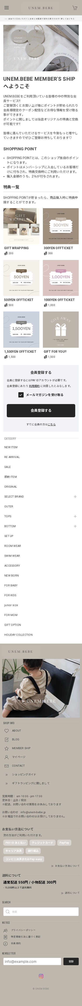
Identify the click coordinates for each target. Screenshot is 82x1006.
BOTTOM (10, 526)
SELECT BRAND (14, 496)
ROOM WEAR (12, 546)
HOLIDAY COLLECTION (18, 634)
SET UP (8, 536)
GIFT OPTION (12, 625)
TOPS (7, 516)
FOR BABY (10, 585)
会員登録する (41, 410)
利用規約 (34, 386)
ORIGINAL (10, 486)
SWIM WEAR (12, 555)
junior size (11, 605)
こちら (52, 424)
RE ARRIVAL (12, 457)
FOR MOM (10, 615)
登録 (71, 961)
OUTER (8, 506)
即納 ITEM (10, 476)
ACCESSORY (12, 565)
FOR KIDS (10, 595)
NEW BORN (11, 575)
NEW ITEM (10, 447)
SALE (7, 467)
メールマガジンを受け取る (44, 395)
